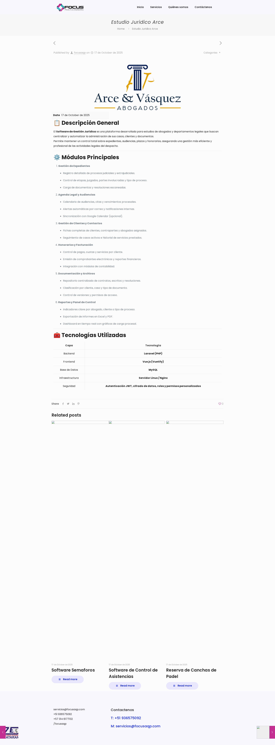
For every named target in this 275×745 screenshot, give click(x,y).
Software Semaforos (73, 670)
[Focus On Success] (70, 7)
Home (121, 29)
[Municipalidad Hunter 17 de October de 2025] (266, 732)
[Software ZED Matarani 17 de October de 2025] (9, 732)
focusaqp (80, 53)
